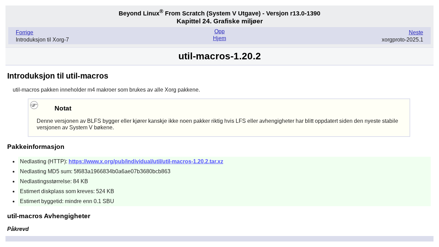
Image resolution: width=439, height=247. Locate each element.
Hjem (219, 38)
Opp (219, 31)
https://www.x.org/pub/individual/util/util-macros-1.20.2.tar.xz (146, 161)
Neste (416, 32)
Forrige (24, 32)
